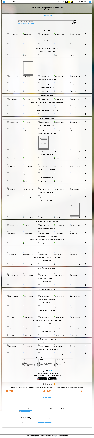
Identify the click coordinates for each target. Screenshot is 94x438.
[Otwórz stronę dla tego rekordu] (12, 33)
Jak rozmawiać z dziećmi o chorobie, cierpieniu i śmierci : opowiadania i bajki (51, 364)
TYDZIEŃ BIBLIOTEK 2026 (25, 416)
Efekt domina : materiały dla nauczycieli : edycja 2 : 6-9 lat (48, 365)
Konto (25, 1)
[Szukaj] (75, 21)
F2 (85, 1)
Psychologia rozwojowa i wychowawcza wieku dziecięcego (31, 364)
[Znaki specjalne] (75, 24)
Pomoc (20, 1)
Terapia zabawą (58, 364)
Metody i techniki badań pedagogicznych (28, 365)
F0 (79, 1)
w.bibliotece (40, 387)
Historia (14, 1)
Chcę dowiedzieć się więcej (41, 436)
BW (66, 1)
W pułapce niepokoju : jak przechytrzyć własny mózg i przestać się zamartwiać (68, 362)
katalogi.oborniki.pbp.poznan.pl (25, 410)
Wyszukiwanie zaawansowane (24, 23)
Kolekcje (32, 23)
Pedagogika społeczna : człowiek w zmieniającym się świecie (31, 362)
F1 (82, 1)
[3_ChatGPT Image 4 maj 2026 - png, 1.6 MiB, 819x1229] (44, 422)
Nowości (9, 1)
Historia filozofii (24, 363)
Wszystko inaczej (58, 363)
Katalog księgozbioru (47, 15)
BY (72, 1)
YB (69, 1)
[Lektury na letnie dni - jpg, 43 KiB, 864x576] (24, 411)
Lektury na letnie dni (24, 402)
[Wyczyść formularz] (72, 24)
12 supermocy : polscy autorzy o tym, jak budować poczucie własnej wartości (51, 363)
